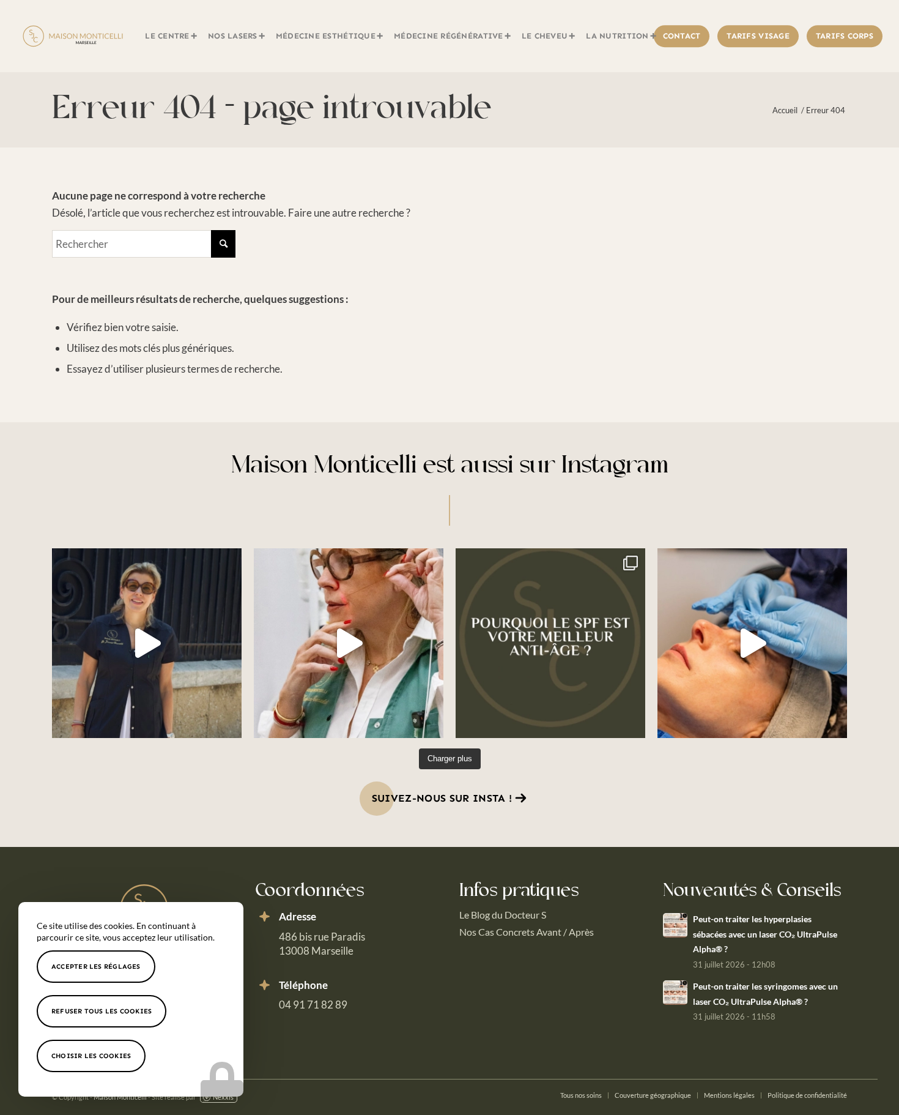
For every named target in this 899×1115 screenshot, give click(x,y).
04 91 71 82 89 (313, 1004)
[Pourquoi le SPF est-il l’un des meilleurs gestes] (550, 643)
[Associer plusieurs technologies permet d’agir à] (147, 643)
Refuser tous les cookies (101, 1011)
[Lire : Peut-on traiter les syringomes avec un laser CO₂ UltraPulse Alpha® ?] (675, 992)
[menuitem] (171, 36)
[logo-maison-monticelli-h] (73, 36)
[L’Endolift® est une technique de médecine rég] (348, 643)
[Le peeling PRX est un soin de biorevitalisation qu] (752, 643)
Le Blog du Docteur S (502, 914)
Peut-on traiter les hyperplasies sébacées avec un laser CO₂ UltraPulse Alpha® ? (765, 934)
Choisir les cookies (91, 1056)
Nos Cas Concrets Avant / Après (526, 932)
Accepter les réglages (96, 967)
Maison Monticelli (120, 1097)
